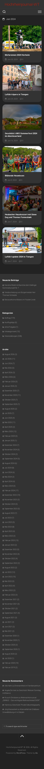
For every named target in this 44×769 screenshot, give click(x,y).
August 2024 (9, 463)
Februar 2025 (10, 436)
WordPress (21, 753)
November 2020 (11, 640)
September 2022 (11, 563)
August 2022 (9, 568)
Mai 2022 (8, 581)
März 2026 (9, 377)
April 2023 (8, 531)
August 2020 (9, 654)
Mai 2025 (8, 422)
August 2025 (9, 409)
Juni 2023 (8, 522)
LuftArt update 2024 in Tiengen (19, 257)
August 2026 (9, 354)
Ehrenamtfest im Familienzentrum (27, 686)
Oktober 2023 (10, 504)
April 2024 (8, 481)
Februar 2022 (10, 595)
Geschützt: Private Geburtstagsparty (26, 705)
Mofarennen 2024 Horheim (17, 55)
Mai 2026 (8, 368)
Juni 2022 (8, 577)
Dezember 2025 (11, 391)
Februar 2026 (10, 382)
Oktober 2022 (10, 559)
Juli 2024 (8, 468)
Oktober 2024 (10, 454)
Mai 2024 (8, 477)
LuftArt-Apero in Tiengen (16, 94)
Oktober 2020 (10, 645)
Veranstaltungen (11, 336)
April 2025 (8, 427)
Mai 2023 (8, 527)
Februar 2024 (10, 490)
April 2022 (8, 586)
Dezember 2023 (11, 495)
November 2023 (11, 500)
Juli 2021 (8, 622)
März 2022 (9, 590)
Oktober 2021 (10, 608)
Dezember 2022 (11, 549)
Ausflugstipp (9, 322)
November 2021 (11, 604)
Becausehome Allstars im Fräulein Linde (20, 300)
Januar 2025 (9, 441)
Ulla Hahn (8, 686)
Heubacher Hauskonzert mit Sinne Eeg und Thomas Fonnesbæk (21, 215)
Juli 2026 (8, 359)
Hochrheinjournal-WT (22, 4)
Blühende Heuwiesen (14, 176)
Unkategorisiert (10, 331)
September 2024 (11, 459)
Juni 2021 (8, 627)
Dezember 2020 (11, 636)
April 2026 (8, 372)
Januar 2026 (9, 386)
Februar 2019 (10, 667)
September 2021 (11, 613)
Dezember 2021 (11, 599)
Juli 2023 (8, 518)
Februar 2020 (10, 663)
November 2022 (11, 554)
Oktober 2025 (10, 400)
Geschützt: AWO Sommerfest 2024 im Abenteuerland (21, 134)
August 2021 (9, 618)
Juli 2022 (8, 572)
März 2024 (9, 486)
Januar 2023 (9, 545)
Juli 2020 (8, 658)
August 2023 (9, 513)
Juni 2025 (8, 418)
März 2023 (9, 536)
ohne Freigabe (10, 327)
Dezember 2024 (11, 445)
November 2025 (11, 395)
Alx (36, 753)
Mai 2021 (8, 631)
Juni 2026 (8, 363)
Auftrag (7, 318)
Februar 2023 (10, 540)
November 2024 (11, 450)
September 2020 (11, 649)
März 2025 (9, 431)
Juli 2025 (8, 413)
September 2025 (11, 404)
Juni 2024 (8, 472)
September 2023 (11, 509)
